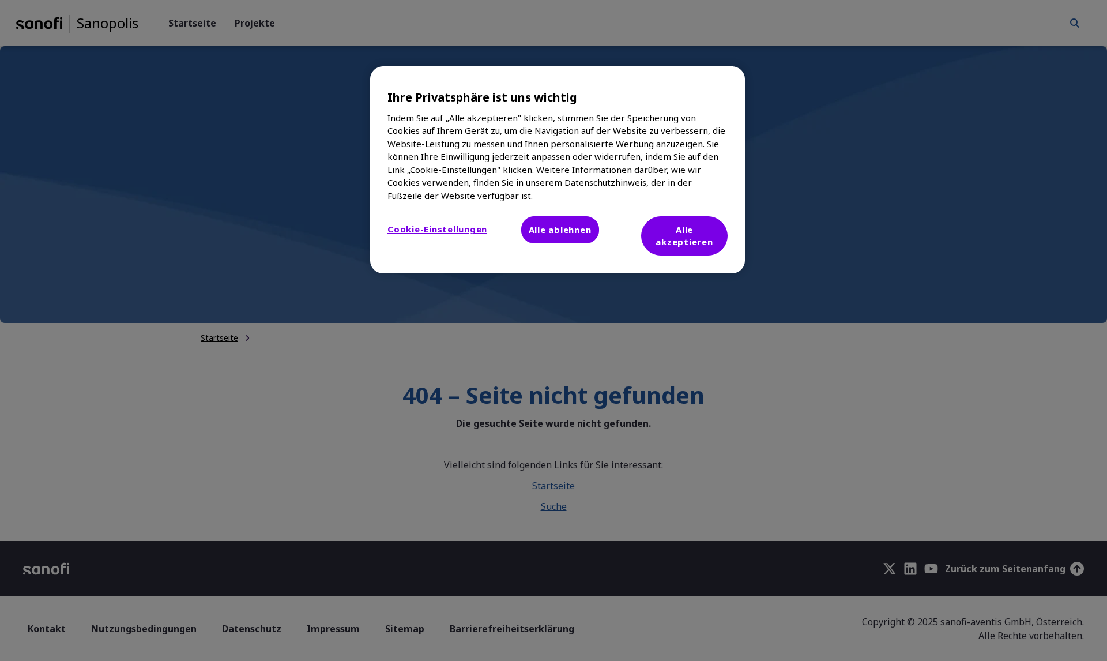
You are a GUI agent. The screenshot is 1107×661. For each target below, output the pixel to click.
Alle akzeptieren (684, 235)
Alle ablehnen (560, 229)
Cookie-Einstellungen (437, 229)
